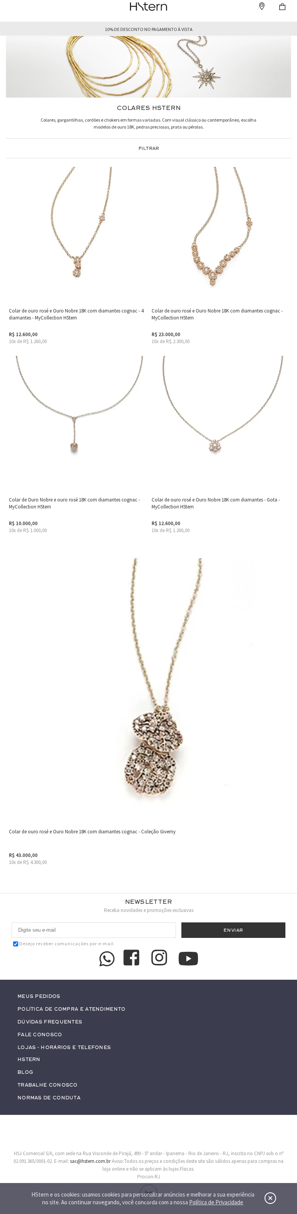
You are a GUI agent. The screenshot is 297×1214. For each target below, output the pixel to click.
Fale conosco (39, 1035)
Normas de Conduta (48, 1098)
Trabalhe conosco (47, 1085)
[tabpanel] (148, 67)
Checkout (282, 6)
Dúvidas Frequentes (49, 1022)
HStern (29, 1060)
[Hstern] (148, 6)
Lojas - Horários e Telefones (64, 1048)
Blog (25, 1072)
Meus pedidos (38, 996)
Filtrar (148, 148)
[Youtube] (188, 958)
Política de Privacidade (216, 1202)
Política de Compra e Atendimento (71, 1009)
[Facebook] (132, 959)
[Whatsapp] (107, 959)
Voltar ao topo (276, 1149)
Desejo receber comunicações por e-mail (66, 943)
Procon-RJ (148, 1176)
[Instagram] (160, 959)
